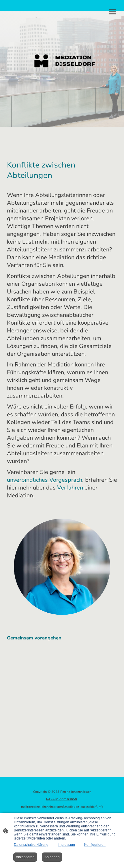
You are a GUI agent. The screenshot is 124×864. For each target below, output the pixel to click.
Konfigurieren (95, 845)
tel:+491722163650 (61, 799)
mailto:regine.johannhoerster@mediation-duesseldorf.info (62, 807)
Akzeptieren (25, 857)
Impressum (66, 845)
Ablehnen (52, 857)
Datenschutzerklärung (31, 845)
